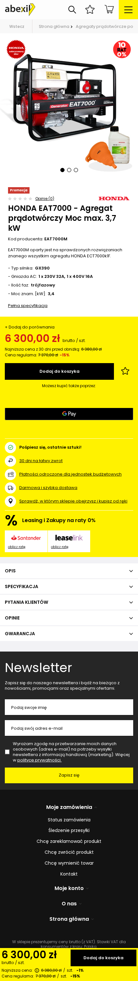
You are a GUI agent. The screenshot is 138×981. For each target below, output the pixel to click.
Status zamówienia (69, 820)
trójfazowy (43, 285)
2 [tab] (69, 170)
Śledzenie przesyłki (69, 830)
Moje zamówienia (69, 807)
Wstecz (16, 26)
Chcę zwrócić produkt (69, 852)
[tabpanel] (69, 110)
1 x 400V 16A (80, 276)
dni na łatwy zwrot (41, 461)
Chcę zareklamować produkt (69, 841)
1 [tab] (62, 170)
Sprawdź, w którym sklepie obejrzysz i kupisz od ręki (73, 501)
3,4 (51, 294)
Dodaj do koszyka (103, 958)
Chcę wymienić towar (69, 863)
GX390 (42, 268)
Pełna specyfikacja (27, 306)
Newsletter (38, 668)
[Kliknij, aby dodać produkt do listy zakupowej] (125, 371)
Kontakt (69, 874)
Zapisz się (69, 775)
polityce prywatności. (39, 760)
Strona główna (54, 26)
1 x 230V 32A (51, 276)
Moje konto (69, 888)
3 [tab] (76, 170)
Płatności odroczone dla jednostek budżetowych (70, 474)
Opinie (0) (44, 198)
